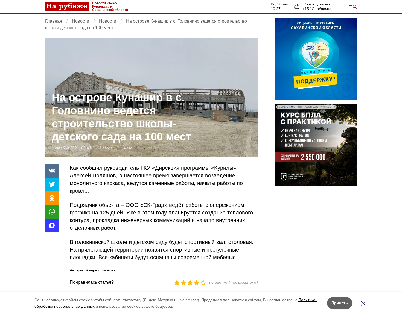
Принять (339, 303)
